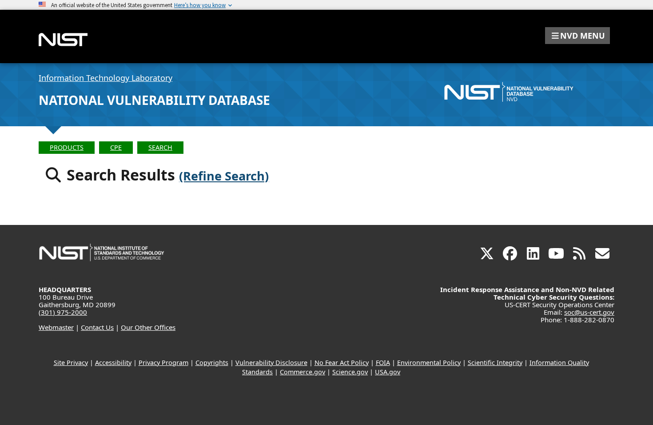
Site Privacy (71, 362)
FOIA (383, 362)
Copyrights (211, 362)
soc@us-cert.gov (589, 312)
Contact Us (97, 327)
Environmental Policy (429, 362)
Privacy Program (163, 362)
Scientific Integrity (495, 362)
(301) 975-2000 (63, 312)
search (160, 147)
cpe (116, 147)
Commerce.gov (302, 372)
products (67, 147)
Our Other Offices (148, 327)
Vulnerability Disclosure (271, 362)
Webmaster (56, 327)
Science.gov (350, 372)
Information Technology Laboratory (105, 77)
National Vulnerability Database (154, 100)
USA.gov (387, 372)
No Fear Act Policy (342, 362)
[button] (577, 35)
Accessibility (113, 362)
